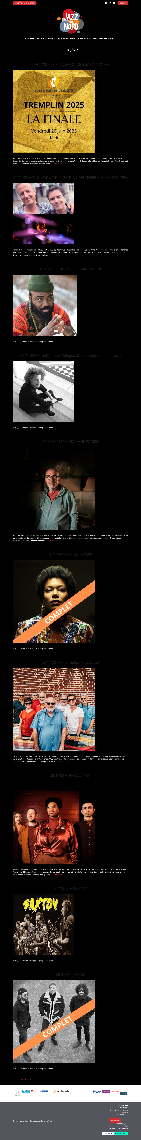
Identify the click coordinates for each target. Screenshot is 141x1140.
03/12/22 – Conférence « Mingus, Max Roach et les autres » (70, 355)
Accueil (30, 38)
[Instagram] (110, 3)
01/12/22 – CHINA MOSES (70, 554)
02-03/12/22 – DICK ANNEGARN (70, 441)
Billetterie (68, 38)
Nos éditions (45, 38)
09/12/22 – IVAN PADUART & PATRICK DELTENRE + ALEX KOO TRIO (70, 177)
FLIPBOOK (85, 38)
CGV (126, 1126)
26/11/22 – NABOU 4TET (70, 775)
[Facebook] (105, 3)
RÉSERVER (123, 3)
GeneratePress (46, 1121)
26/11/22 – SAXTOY (70, 888)
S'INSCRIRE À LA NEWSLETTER (24, 3)
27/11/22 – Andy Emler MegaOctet (70, 662)
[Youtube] (114, 3)
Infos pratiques (103, 38)
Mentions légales (122, 1124)
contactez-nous (122, 1115)
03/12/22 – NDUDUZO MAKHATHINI (70, 269)
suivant (28, 1079)
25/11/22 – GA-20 (70, 974)
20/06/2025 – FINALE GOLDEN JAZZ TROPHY (70, 64)
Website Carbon (121, 1134)
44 (22, 1079)
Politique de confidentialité (118, 1128)
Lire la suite (58, 164)
